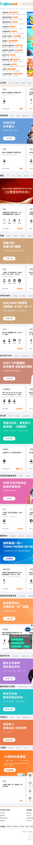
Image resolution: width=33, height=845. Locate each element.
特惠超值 (15, 61)
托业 (22, 52)
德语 (13, 71)
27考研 (4, 14)
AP (13, 28)
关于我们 (2, 813)
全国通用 (4, 56)
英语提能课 (13, 536)
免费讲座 (9, 236)
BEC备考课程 (22, 596)
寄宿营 (18, 115)
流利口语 (4, 47)
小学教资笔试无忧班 (22, 686)
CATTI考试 (15, 47)
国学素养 (4, 75)
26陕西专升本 (24, 656)
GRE (10, 33)
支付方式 (28, 815)
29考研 (13, 14)
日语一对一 (19, 748)
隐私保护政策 (3, 818)
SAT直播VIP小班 (25, 356)
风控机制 (2, 820)
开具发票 (28, 820)
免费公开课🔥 (25, 115)
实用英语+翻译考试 (8, 45)
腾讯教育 (9, 826)
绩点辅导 (17, 66)
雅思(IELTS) (5, 19)
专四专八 (15, 38)
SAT (10, 28)
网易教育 (15, 826)
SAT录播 (16, 356)
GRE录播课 (22, 296)
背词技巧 (21, 476)
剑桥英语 (4, 52)
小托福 (20, 28)
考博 (18, 717)
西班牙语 (18, 71)
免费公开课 (21, 38)
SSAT (16, 28)
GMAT (13, 33)
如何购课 (28, 813)
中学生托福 (4, 28)
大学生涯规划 (6, 64)
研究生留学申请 (20, 33)
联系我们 (2, 815)
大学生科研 (4, 66)
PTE (16, 19)
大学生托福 (4, 33)
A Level (16, 24)
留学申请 (20, 19)
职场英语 (10, 47)
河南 (16, 56)
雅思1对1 (11, 19)
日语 (3, 71)
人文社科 (10, 75)
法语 (10, 71)
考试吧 (27, 826)
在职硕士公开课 (11, 42)
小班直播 (29, 236)
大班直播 (22, 236)
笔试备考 (4, 61)
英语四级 (4, 38)
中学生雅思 (4, 24)
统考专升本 (5, 55)
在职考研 (18, 14)
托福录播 (15, 236)
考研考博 (5, 12)
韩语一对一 (27, 748)
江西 (9, 56)
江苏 (19, 56)
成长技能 (15, 75)
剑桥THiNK (21, 536)
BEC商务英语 (16, 52)
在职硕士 (5, 41)
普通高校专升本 (25, 717)
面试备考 (10, 61)
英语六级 (10, 38)
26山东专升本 (15, 656)
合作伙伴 (30, 831)
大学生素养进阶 (7, 74)
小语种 (4, 69)
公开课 (23, 14)
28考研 (8, 14)
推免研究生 (11, 66)
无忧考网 (21, 826)
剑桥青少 (10, 52)
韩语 (7, 71)
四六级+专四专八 (7, 36)
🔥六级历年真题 (26, 416)
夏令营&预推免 (24, 66)
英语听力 (28, 476)
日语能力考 (11, 748)
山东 (12, 56)
